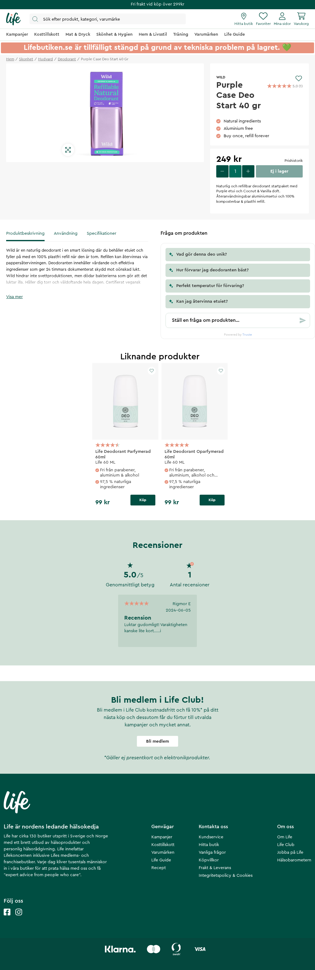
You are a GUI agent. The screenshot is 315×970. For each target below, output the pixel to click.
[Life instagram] (18, 918)
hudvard (45, 59)
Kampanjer (161, 837)
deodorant (67, 59)
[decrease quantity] (222, 171)
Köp (142, 500)
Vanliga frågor (212, 852)
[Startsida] (13, 19)
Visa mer (14, 297)
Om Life (284, 837)
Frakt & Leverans (215, 868)
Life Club (285, 845)
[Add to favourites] (299, 78)
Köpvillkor (209, 860)
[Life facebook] (7, 918)
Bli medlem (157, 741)
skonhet (26, 59)
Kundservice (211, 837)
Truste (247, 334)
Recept (158, 868)
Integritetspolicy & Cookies (226, 875)
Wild (220, 77)
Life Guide (161, 860)
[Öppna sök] (107, 19)
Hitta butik (209, 845)
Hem (10, 59)
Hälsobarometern (294, 860)
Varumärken (162, 852)
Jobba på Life (290, 852)
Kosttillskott (162, 845)
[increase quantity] (248, 171)
